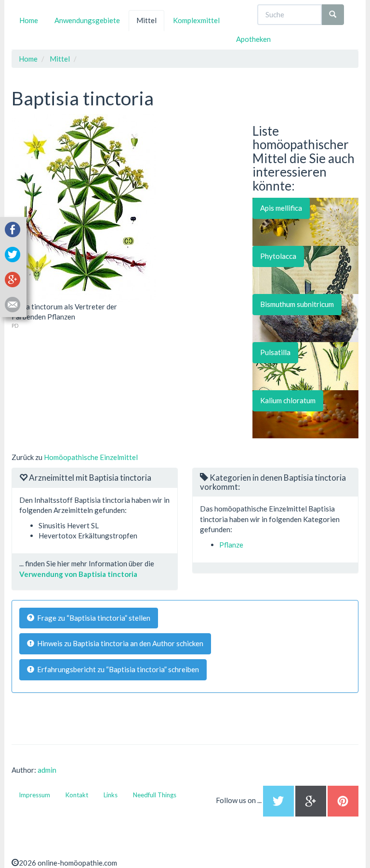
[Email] (12, 303)
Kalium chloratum (288, 400)
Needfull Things (154, 795)
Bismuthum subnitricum (297, 304)
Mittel (146, 20)
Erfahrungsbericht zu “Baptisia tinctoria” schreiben (116, 669)
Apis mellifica (281, 208)
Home (28, 20)
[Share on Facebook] (12, 228)
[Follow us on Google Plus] (311, 800)
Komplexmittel (196, 20)
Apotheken (253, 39)
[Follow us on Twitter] (278, 800)
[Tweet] (12, 253)
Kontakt (77, 795)
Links (111, 795)
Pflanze (231, 544)
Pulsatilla (275, 352)
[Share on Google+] (12, 278)
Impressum (34, 795)
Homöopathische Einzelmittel (91, 457)
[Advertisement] (84, 390)
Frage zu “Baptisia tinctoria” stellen (92, 617)
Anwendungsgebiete (87, 20)
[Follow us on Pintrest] (343, 800)
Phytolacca (278, 256)
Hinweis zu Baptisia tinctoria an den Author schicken (118, 643)
